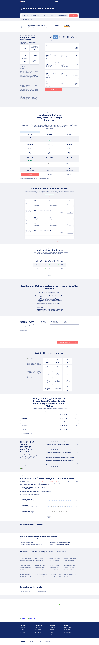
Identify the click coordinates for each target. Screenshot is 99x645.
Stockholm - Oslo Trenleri (54, 528)
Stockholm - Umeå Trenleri (69, 528)
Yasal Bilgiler (32, 641)
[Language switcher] (57, 1)
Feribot (43, 1)
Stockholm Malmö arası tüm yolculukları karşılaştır (60, 542)
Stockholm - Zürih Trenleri (69, 569)
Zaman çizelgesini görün (25, 63)
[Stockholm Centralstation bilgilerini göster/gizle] (76, 500)
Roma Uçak (52, 629)
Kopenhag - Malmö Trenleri (69, 556)
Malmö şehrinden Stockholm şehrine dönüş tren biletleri (32, 540)
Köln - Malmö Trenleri (39, 558)
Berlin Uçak (52, 632)
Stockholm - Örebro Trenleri (25, 579)
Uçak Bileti (39, 1)
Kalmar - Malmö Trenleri (25, 565)
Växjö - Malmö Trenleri (54, 562)
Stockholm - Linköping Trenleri (70, 579)
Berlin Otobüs (38, 632)
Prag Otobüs (37, 634)
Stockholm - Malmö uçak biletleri (27, 542)
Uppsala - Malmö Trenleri (69, 560)
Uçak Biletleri (52, 625)
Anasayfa (22, 597)
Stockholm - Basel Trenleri (25, 574)
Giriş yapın (77, 1)
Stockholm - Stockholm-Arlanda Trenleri (42, 579)
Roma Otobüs (38, 629)
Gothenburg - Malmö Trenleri (70, 558)
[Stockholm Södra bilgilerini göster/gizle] (76, 506)
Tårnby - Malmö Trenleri (39, 567)
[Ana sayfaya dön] (23, 2)
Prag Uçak (52, 634)
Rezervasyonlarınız (64, 1)
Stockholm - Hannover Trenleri (70, 574)
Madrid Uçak (52, 627)
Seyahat (66, 625)
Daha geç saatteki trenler (67, 237)
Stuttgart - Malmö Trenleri (55, 558)
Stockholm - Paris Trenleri (55, 567)
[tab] (49, 40)
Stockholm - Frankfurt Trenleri (41, 572)
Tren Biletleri (23, 625)
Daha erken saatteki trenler (32, 237)
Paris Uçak (52, 630)
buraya (57, 241)
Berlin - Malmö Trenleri (24, 556)
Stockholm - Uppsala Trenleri (55, 579)
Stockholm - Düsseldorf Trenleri (41, 574)
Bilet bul (24, 50)
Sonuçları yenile (49, 196)
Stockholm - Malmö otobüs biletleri (57, 540)
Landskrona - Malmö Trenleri (69, 565)
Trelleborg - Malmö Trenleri (25, 567)
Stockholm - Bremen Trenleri (55, 576)
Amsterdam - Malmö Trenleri (40, 556)
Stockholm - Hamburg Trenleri (55, 572)
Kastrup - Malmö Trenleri (54, 565)
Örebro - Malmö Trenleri (54, 560)
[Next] (76, 37)
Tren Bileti (28, 1)
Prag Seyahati (67, 634)
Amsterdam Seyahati (68, 632)
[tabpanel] (59, 335)
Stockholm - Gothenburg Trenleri (41, 528)
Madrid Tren (22, 627)
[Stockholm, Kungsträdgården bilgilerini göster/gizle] (76, 512)
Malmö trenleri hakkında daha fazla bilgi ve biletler (60, 544)
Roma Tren (22, 629)
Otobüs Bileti (34, 1)
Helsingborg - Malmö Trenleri (70, 562)
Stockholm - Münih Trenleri (40, 569)
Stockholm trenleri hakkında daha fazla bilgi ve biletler (31, 544)
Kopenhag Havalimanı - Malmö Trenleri (27, 560)
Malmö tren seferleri (34, 597)
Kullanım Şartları (40, 641)
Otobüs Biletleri (38, 625)
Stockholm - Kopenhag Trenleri (26, 528)
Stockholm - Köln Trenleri (69, 572)
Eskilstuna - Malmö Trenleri (40, 565)
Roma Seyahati (67, 629)
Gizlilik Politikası (48, 641)
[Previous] (34, 261)
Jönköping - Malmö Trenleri (25, 562)
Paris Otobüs (37, 630)
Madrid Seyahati (67, 627)
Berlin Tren (22, 632)
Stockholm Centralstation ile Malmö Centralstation (48, 481)
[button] (47, 15)
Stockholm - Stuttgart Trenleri (55, 574)
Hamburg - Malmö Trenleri (25, 558)
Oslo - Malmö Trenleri (39, 560)
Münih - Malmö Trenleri (54, 556)
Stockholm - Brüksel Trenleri (55, 569)
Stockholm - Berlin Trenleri (69, 567)
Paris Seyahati (67, 630)
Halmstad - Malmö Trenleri (40, 562)
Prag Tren (22, 634)
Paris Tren (22, 630)
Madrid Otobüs (38, 627)
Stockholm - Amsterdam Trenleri (26, 569)
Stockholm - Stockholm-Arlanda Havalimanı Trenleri (74, 576)
